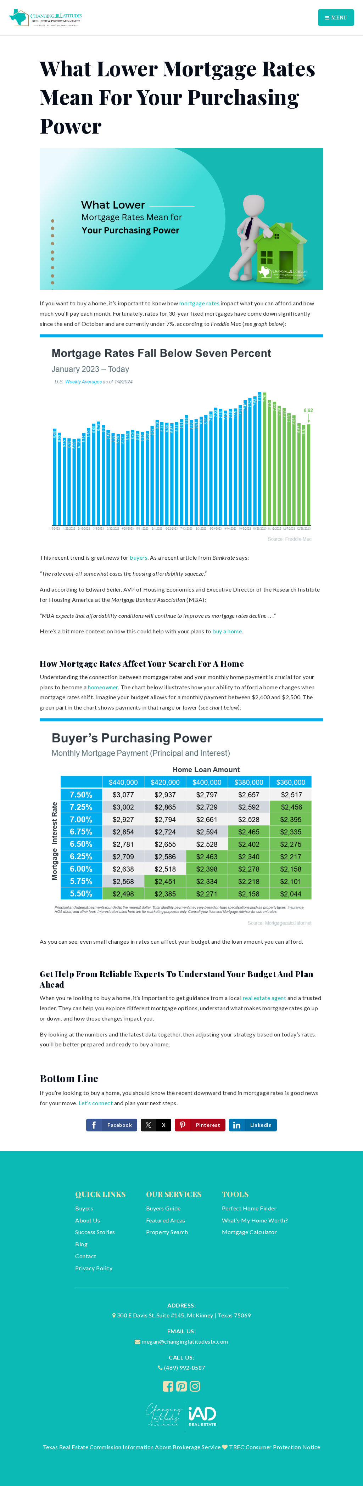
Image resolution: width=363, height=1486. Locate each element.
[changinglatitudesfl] (45, 16)
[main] (181, 593)
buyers (138, 557)
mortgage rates (199, 303)
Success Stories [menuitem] (95, 1231)
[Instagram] (195, 1386)
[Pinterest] (181, 1386)
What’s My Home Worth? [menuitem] (255, 1220)
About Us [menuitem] (87, 1220)
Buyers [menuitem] (84, 1208)
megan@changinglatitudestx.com (185, 1341)
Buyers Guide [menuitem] (163, 1208)
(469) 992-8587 (184, 1367)
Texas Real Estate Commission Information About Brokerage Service (132, 1446)
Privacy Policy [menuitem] (93, 1268)
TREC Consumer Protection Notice (274, 1446)
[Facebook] (168, 1386)
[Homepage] (182, 1416)
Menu (338, 17)
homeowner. (103, 687)
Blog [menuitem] (81, 1244)
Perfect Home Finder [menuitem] (249, 1208)
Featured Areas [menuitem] (165, 1220)
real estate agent (263, 997)
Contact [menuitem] (85, 1256)
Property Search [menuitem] (167, 1231)
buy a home (227, 631)
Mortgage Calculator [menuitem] (249, 1231)
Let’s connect (96, 1103)
